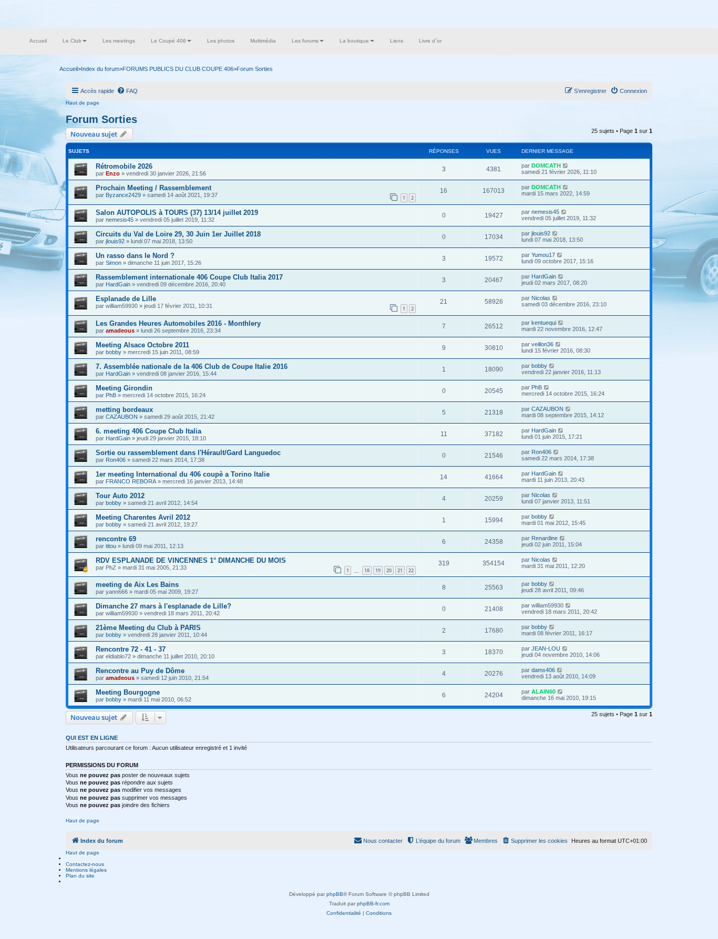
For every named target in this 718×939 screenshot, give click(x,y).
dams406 (543, 670)
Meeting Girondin (124, 388)
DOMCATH (546, 165)
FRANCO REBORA (131, 481)
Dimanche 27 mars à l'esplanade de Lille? (163, 606)
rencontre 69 (116, 539)
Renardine (544, 538)
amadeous (120, 330)
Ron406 (116, 460)
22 (411, 570)
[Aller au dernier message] (565, 165)
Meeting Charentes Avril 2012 (143, 517)
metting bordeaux (124, 410)
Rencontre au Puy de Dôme (140, 671)
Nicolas (540, 298)
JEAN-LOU (545, 648)
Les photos (220, 41)
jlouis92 (115, 241)
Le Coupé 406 (168, 41)
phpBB (334, 894)
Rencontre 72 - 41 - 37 (131, 649)
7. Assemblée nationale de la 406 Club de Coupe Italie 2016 (192, 366)
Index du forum (100, 69)
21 (400, 570)
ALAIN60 (543, 691)
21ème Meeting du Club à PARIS (148, 628)
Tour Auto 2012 (120, 496)
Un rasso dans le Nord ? (135, 256)
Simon (113, 263)
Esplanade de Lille (126, 299)
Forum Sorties (101, 119)
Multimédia (263, 41)
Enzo (113, 173)
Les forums (305, 41)
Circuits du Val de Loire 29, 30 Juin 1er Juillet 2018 (178, 234)
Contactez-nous (85, 864)
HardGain (118, 284)
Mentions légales (86, 870)
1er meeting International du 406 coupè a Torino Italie (183, 474)
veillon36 (542, 344)
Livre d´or (430, 41)
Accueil (38, 41)
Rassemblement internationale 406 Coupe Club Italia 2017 (189, 277)
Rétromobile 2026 (124, 166)
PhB (111, 395)
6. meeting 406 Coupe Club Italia (148, 431)
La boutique (354, 41)
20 (389, 570)
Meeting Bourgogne (128, 692)
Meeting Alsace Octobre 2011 (142, 345)
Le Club (72, 41)
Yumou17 (543, 255)
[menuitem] (127, 91)
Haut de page (82, 103)
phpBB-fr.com (373, 903)
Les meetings (118, 41)
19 (378, 570)
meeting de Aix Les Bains (137, 585)
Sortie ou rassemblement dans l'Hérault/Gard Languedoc (188, 453)
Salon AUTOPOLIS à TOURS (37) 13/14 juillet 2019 (177, 212)
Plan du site (80, 876)
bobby (113, 352)
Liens (396, 41)
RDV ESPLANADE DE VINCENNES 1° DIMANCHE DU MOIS (191, 560)
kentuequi (543, 322)
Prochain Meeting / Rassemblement (153, 188)
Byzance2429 (123, 195)
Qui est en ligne (92, 738)
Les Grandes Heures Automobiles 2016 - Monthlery (178, 323)
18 (367, 570)
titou (111, 546)
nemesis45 (120, 219)
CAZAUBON (122, 417)
